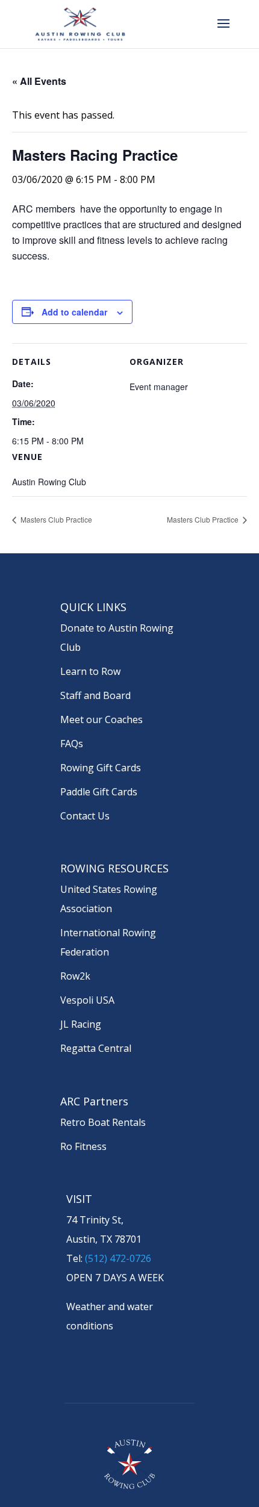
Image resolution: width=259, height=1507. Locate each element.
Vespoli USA (87, 1000)
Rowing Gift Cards (100, 767)
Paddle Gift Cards (98, 791)
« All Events (39, 81)
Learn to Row (90, 671)
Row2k (75, 976)
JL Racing (80, 1024)
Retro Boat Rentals (103, 1122)
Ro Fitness (83, 1146)
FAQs (71, 743)
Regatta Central (95, 1048)
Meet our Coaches (101, 719)
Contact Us (85, 815)
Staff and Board (95, 695)
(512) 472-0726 (118, 1258)
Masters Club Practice (55, 519)
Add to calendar (74, 312)
